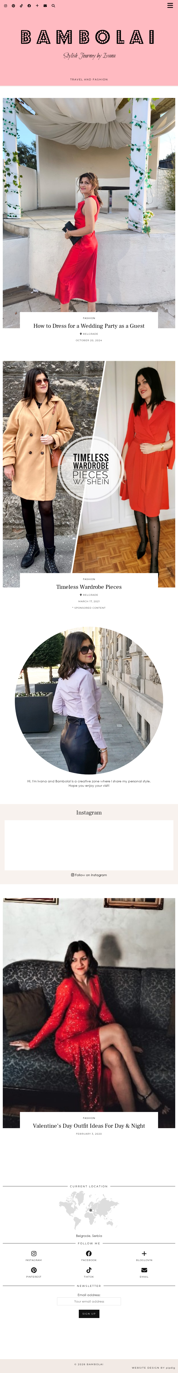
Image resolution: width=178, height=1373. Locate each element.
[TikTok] (21, 6)
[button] (171, 6)
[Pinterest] (13, 6)
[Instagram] (5, 6)
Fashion (89, 318)
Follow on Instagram (90, 875)
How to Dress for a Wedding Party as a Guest (89, 326)
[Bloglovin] (37, 6)
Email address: (89, 1295)
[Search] (53, 6)
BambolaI (95, 1364)
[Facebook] (29, 6)
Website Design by (153, 1367)
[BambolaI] (89, 40)
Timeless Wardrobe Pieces (89, 587)
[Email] (45, 6)
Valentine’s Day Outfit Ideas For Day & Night (89, 1126)
